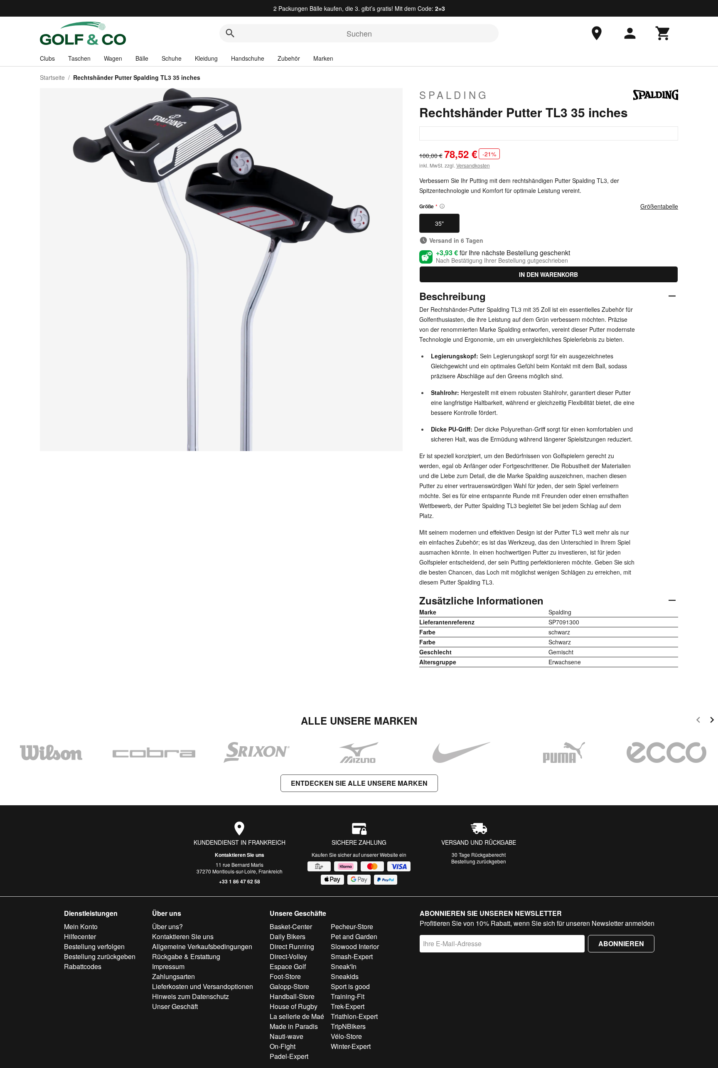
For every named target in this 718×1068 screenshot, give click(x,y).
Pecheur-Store (352, 926)
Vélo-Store (346, 1036)
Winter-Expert (351, 1046)
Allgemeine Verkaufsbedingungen (202, 946)
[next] (712, 721)
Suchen (359, 33)
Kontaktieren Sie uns (239, 854)
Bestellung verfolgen (94, 946)
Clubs (47, 58)
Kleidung (206, 58)
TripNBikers (348, 1026)
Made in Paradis (294, 1026)
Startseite (52, 77)
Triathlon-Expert (354, 1016)
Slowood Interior (355, 946)
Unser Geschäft (175, 1006)
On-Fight (282, 1046)
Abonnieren (621, 943)
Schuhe (172, 58)
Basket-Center (291, 926)
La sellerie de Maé (297, 1016)
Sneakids (345, 976)
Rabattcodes (82, 966)
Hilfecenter (80, 936)
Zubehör (289, 58)
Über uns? (167, 926)
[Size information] (442, 206)
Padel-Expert (289, 1056)
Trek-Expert (347, 1006)
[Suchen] (230, 33)
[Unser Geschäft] (596, 33)
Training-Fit (347, 996)
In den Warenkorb (548, 274)
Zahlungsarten (173, 976)
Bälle (141, 58)
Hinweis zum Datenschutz (190, 996)
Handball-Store (292, 996)
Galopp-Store (289, 986)
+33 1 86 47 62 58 (239, 881)
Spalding (454, 94)
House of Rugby (293, 1006)
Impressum (168, 966)
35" (439, 223)
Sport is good (350, 986)
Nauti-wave (286, 1036)
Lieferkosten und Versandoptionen (202, 986)
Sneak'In (344, 966)
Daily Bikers (287, 936)
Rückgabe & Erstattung (186, 956)
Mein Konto (81, 926)
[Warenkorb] (663, 33)
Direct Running (292, 946)
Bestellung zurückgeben (478, 861)
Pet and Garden (354, 936)
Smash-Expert (352, 956)
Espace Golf (288, 966)
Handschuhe (247, 58)
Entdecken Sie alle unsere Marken (359, 783)
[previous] (698, 721)
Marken (323, 58)
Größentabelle (659, 206)
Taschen (79, 58)
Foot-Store (285, 976)
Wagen (113, 58)
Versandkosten (473, 165)
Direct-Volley (288, 956)
